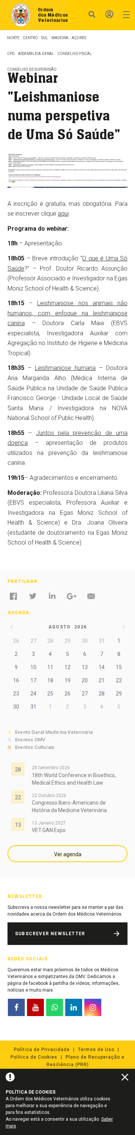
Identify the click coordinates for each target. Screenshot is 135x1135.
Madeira (59, 38)
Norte (13, 38)
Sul (44, 38)
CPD (11, 54)
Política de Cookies (33, 1057)
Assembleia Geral (36, 54)
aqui (63, 213)
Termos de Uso (96, 1049)
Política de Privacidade (42, 1049)
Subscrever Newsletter (50, 933)
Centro (30, 38)
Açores (79, 38)
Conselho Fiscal (74, 54)
